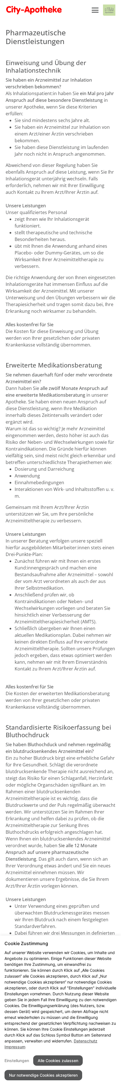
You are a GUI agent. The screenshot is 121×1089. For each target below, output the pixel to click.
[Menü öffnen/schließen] (95, 10)
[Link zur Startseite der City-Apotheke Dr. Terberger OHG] (46, 10)
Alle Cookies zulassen (58, 1060)
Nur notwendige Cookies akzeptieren (43, 1075)
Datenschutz (85, 1041)
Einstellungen (17, 1060)
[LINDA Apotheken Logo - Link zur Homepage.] (109, 10)
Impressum (15, 1046)
